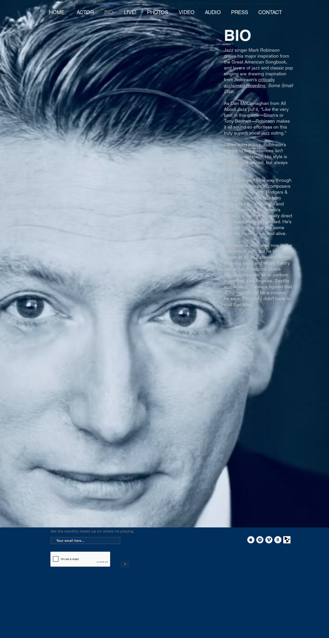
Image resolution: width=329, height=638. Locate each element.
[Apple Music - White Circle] (250, 539)
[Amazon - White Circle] (277, 539)
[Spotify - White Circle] (259, 539)
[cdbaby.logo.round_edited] (286, 539)
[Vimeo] (268, 539)
